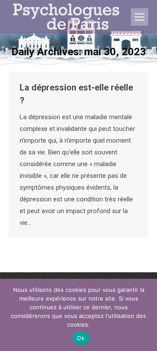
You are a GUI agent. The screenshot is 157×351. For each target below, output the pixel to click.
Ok (81, 337)
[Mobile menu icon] (139, 17)
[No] (146, 315)
